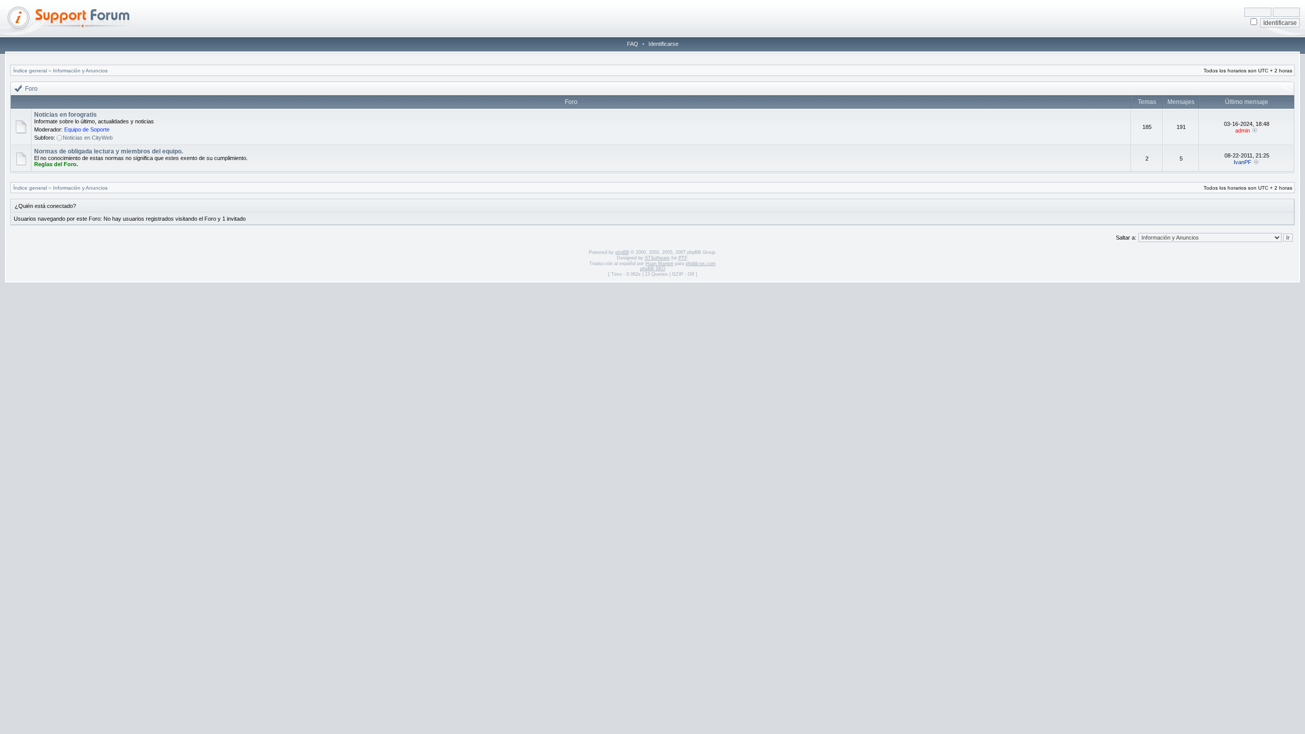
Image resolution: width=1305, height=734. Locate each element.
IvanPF (1242, 162)
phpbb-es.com (701, 263)
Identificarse (663, 44)
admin (1242, 130)
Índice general (30, 70)
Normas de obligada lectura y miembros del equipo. (108, 151)
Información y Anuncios (80, 70)
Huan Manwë (659, 263)
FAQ (632, 44)
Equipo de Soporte (87, 129)
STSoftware (657, 257)
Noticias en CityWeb (88, 138)
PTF (682, 257)
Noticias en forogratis (65, 114)
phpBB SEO (652, 268)
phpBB (622, 252)
